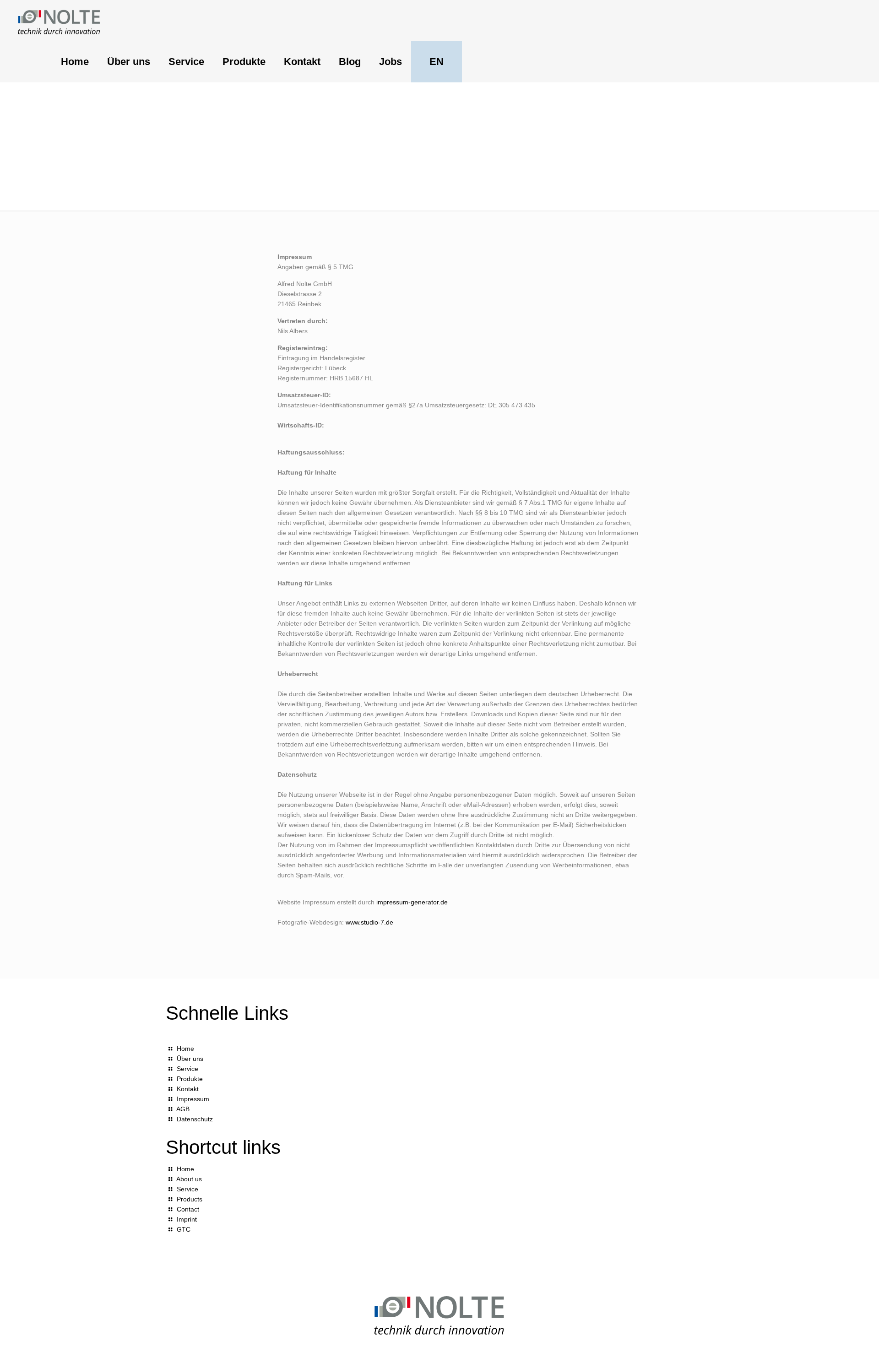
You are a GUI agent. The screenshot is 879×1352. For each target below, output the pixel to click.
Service (187, 1068)
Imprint (187, 1219)
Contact (188, 1209)
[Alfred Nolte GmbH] (59, 20)
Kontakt (188, 1088)
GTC (183, 1229)
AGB (183, 1109)
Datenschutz (195, 1119)
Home (185, 1048)
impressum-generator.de (412, 902)
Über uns (190, 1058)
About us (189, 1179)
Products (189, 1199)
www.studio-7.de (369, 922)
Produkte (190, 1078)
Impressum (193, 1099)
